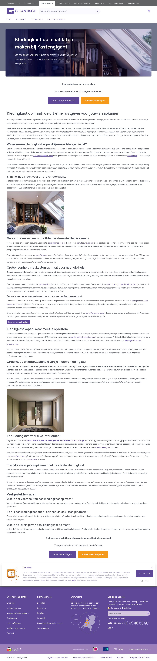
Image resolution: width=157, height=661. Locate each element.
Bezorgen (41, 608)
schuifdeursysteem (85, 243)
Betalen (40, 613)
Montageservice (14, 608)
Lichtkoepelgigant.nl (82, 3)
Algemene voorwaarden (58, 657)
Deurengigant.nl (14, 3)
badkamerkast (45, 284)
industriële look (33, 440)
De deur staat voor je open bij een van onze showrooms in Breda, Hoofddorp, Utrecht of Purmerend (85, 606)
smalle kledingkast (103, 447)
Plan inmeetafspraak (93, 554)
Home (9, 20)
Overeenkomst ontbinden (84, 657)
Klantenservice (133, 3)
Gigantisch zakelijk (115, 3)
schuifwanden (42, 255)
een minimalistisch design (72, 440)
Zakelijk (127, 608)
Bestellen (41, 603)
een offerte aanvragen (95, 313)
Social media (12, 618)
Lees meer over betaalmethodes (138, 649)
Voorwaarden (43, 628)
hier (73, 580)
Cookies (120, 657)
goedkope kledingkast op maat (83, 337)
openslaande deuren (57, 243)
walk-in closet (31, 459)
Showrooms (99, 3)
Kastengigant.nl (47, 3)
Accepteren (144, 573)
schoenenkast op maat (43, 155)
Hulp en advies (37, 20)
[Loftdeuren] (78, 410)
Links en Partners (14, 623)
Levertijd (41, 618)
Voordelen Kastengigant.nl (18, 613)
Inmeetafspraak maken (63, 100)
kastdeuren (132, 155)
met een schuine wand (16, 456)
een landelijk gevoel (50, 440)
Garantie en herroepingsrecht (50, 623)
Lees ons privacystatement (116, 618)
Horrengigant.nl (30, 3)
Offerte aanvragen (95, 100)
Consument (115, 608)
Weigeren (145, 581)
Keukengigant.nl (64, 3)
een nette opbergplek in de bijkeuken (122, 284)
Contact (10, 633)
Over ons (11, 603)
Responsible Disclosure (140, 657)
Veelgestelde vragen (56, 20)
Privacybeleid (106, 657)
